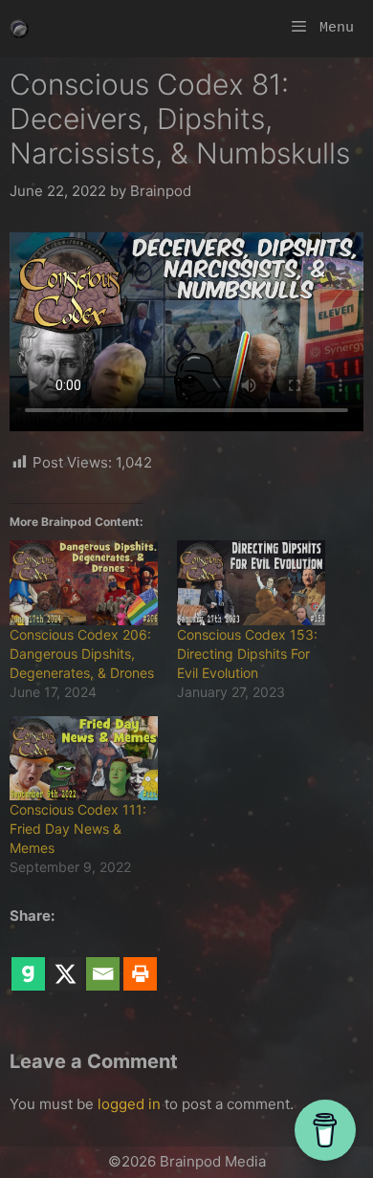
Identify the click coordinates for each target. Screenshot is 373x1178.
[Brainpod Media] (19, 29)
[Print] (140, 961)
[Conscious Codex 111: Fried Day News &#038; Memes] (84, 758)
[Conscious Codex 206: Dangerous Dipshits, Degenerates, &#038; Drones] (84, 582)
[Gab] (28, 961)
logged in (129, 1104)
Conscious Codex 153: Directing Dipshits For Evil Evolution (247, 653)
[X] (65, 961)
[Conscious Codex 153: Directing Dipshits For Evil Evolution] (251, 582)
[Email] (103, 961)
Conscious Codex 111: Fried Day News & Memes (78, 828)
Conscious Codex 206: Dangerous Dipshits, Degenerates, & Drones (82, 653)
